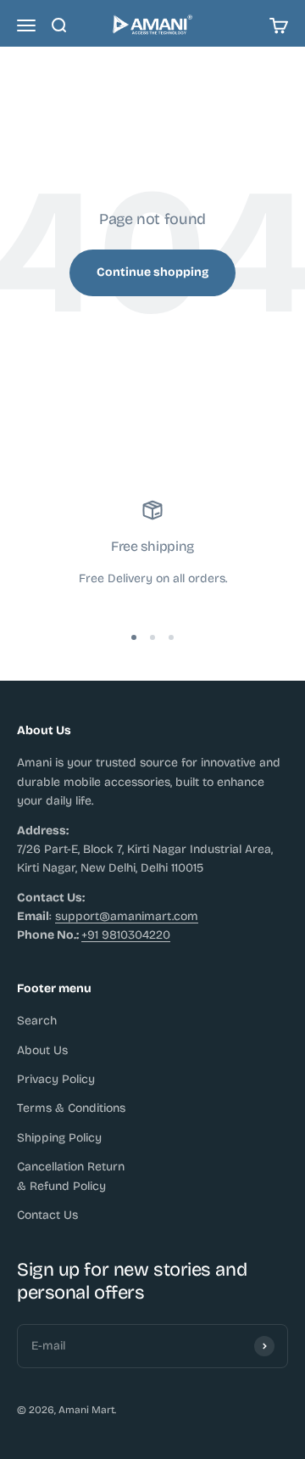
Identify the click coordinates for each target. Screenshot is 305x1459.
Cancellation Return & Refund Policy (71, 1175)
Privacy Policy (56, 1079)
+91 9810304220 (125, 935)
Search (37, 1020)
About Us (42, 1050)
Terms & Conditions (71, 1108)
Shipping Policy (59, 1138)
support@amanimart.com (126, 916)
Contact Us (47, 1215)
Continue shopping (152, 272)
